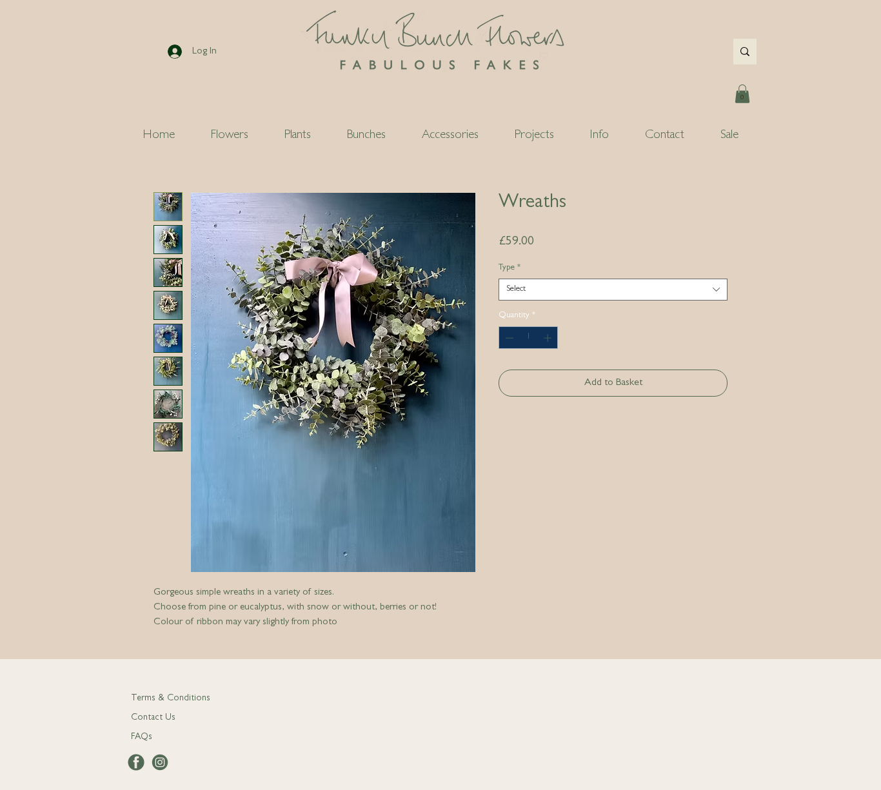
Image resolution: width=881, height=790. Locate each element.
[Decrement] (508, 338)
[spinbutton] (528, 338)
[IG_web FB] (160, 762)
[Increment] (549, 338)
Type (509, 268)
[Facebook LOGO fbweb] (136, 762)
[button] (742, 93)
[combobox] (613, 290)
